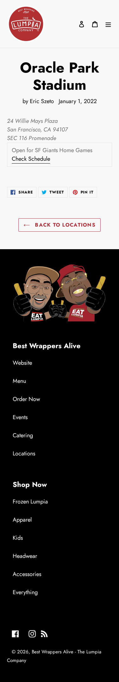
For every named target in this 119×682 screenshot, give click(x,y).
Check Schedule (31, 159)
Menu (19, 381)
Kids (18, 538)
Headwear (25, 556)
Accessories (27, 574)
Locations (24, 453)
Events (20, 417)
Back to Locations (64, 225)
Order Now (26, 399)
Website (22, 363)
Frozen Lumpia (30, 501)
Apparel (22, 520)
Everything (25, 592)
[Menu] (108, 24)
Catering (23, 435)
